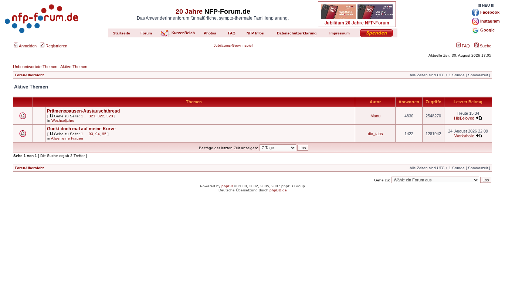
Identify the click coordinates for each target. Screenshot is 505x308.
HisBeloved (464, 118)
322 (101, 116)
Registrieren (55, 46)
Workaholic (464, 136)
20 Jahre (189, 11)
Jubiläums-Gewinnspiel (233, 45)
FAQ (465, 46)
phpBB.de (278, 190)
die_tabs (375, 133)
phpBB (227, 186)
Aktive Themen (73, 66)
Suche (485, 46)
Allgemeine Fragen (67, 138)
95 (104, 134)
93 (91, 134)
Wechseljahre (62, 120)
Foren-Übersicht (29, 75)
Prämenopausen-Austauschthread (83, 111)
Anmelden (27, 46)
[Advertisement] (252, 256)
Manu (375, 116)
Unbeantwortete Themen (35, 66)
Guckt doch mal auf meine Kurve (81, 128)
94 (97, 134)
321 (92, 116)
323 (109, 116)
